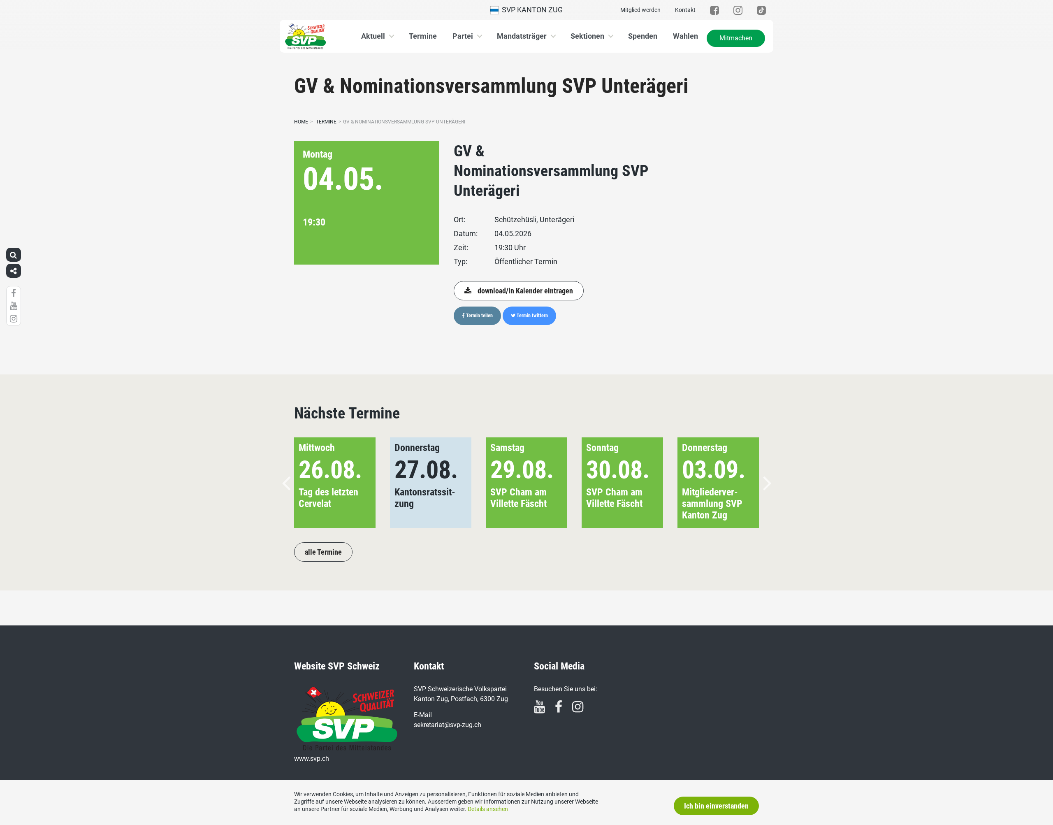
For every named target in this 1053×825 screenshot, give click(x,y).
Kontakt (685, 10)
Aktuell (373, 36)
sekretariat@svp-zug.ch (447, 725)
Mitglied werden (640, 10)
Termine (423, 36)
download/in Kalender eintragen (525, 290)
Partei (462, 36)
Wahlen (685, 36)
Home (301, 122)
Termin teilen (479, 315)
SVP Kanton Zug (531, 9)
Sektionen (587, 36)
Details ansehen (488, 809)
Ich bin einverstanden (716, 806)
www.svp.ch (311, 758)
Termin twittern (531, 315)
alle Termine (323, 552)
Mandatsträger (522, 36)
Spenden (642, 36)
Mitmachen (735, 38)
